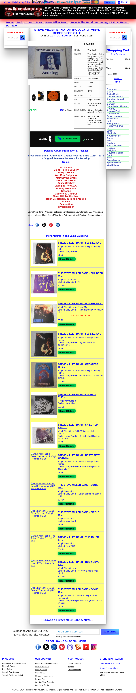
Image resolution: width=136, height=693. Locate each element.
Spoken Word (114, 163)
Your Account (77, 659)
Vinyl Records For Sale (110, 663)
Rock (109, 155)
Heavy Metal (113, 123)
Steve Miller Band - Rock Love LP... (78, 563)
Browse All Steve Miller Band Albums (67, 619)
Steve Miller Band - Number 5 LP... (80, 303)
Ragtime (111, 143)
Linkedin (58, 224)
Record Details (66, 259)
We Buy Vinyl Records (44, 682)
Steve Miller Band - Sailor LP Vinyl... (78, 426)
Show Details (118, 54)
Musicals (111, 133)
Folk (109, 121)
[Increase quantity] (52, 137)
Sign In (109, 2)
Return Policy (40, 679)
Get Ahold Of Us (42, 685)
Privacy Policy (41, 670)
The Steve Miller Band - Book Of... (78, 486)
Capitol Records (61, 36)
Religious (111, 150)
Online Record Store (109, 668)
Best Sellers (7, 669)
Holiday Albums (115, 126)
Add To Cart (67, 138)
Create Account (74, 670)
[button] (22, 37)
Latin (109, 131)
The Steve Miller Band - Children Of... (80, 274)
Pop (109, 140)
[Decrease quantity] (52, 140)
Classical (111, 101)
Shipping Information (44, 676)
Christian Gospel (115, 99)
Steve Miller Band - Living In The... (77, 395)
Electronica (112, 118)
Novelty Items (114, 136)
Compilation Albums (117, 106)
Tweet (44, 224)
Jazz (109, 128)
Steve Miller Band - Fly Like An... (79, 242)
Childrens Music (115, 96)
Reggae (111, 148)
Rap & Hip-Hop (114, 145)
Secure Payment (42, 666)
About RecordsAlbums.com (46, 663)
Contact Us (9, 2)
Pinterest (51, 224)
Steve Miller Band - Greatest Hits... (78, 365)
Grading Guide (23, 2)
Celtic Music (113, 94)
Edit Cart (118, 78)
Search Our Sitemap (10, 672)
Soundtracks (113, 160)
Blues (110, 92)
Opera (110, 138)
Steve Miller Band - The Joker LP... (78, 538)
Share (37, 224)
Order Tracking (74, 663)
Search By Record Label (12, 675)
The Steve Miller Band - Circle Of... (78, 513)
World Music (113, 165)
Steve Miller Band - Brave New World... (79, 456)
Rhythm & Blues (115, 153)
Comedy (111, 104)
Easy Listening (114, 116)
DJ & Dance (113, 114)
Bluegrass (112, 89)
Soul (109, 158)
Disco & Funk (114, 111)
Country (111, 109)
